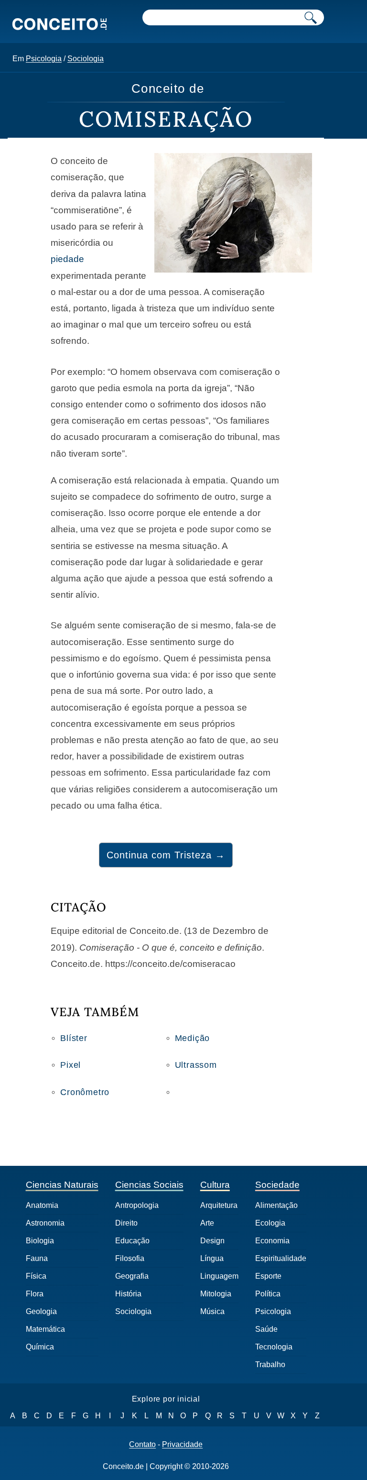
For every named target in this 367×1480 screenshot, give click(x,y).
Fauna (37, 1258)
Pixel (70, 1065)
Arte (207, 1223)
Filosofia (129, 1258)
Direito (126, 1223)
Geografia (132, 1276)
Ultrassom (196, 1065)
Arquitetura (218, 1205)
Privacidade (182, 1444)
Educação (132, 1241)
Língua (212, 1258)
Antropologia (137, 1205)
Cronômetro (84, 1092)
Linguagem (219, 1276)
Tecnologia (273, 1347)
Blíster (73, 1038)
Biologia (40, 1241)
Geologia (41, 1311)
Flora (34, 1294)
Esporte (268, 1276)
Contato (142, 1444)
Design (212, 1241)
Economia (272, 1241)
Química (40, 1347)
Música (212, 1311)
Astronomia (45, 1223)
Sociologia (85, 59)
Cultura (215, 1184)
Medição (192, 1038)
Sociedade (277, 1184)
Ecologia (270, 1223)
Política (268, 1294)
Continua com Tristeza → (166, 855)
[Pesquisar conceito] (311, 17)
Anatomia (42, 1205)
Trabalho (270, 1364)
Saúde (266, 1329)
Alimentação (276, 1205)
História (128, 1294)
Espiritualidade (280, 1258)
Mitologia (215, 1294)
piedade (67, 259)
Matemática (45, 1329)
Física (36, 1276)
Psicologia (44, 59)
